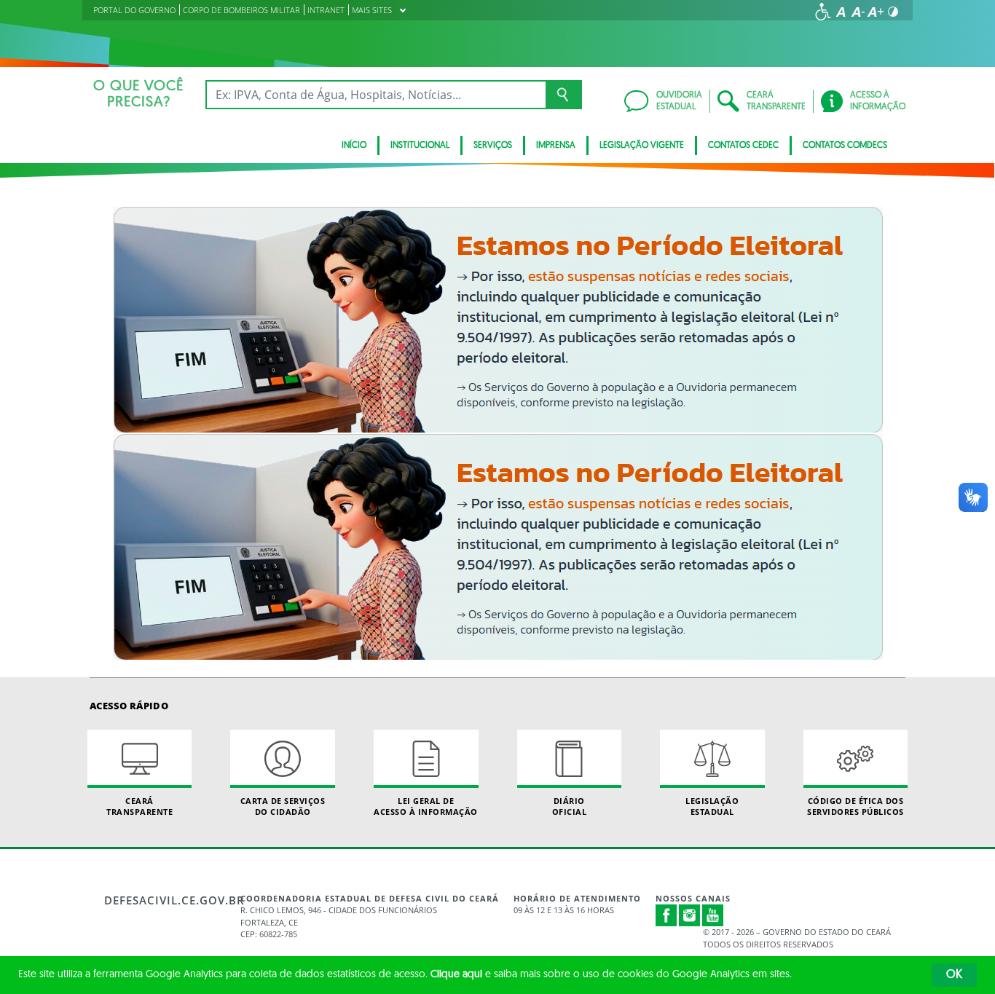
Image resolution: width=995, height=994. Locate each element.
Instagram (690, 915)
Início (354, 145)
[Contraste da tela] (893, 11)
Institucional (419, 145)
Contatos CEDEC (743, 145)
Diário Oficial (569, 806)
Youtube (713, 915)
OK (954, 975)
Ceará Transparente (139, 806)
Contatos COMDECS (845, 145)
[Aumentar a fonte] (875, 11)
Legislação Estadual (712, 806)
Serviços (492, 145)
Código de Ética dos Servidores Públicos (855, 806)
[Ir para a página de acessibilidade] (823, 11)
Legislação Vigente (641, 145)
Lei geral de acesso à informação (426, 806)
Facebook (666, 915)
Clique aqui (456, 974)
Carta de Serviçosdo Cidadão (283, 806)
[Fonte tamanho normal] (840, 11)
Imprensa (555, 145)
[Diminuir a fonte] (858, 11)
